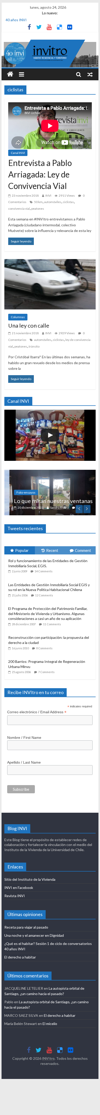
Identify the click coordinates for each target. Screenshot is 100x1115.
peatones (37, 208)
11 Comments (52, 624)
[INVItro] (10, 74)
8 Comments (44, 648)
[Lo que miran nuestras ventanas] (50, 472)
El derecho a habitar (20, 957)
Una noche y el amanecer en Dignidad (34, 935)
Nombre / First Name (24, 737)
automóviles (52, 202)
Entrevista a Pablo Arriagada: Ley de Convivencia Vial (40, 174)
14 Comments (44, 571)
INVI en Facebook (18, 887)
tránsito (34, 346)
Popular (22, 550)
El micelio (50, 1023)
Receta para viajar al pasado (26, 927)
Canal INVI (18, 153)
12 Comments (44, 595)
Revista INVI (14, 896)
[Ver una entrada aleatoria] (90, 74)
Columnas (18, 317)
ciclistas (68, 202)
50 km (38, 202)
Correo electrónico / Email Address (36, 712)
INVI (48, 195)
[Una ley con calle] (50, 262)
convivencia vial (19, 208)
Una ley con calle (28, 325)
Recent (52, 550)
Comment (83, 550)
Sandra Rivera (54, 507)
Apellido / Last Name (24, 762)
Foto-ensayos (21, 492)
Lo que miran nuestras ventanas (48, 500)
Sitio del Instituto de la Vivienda (29, 879)
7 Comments (46, 672)
